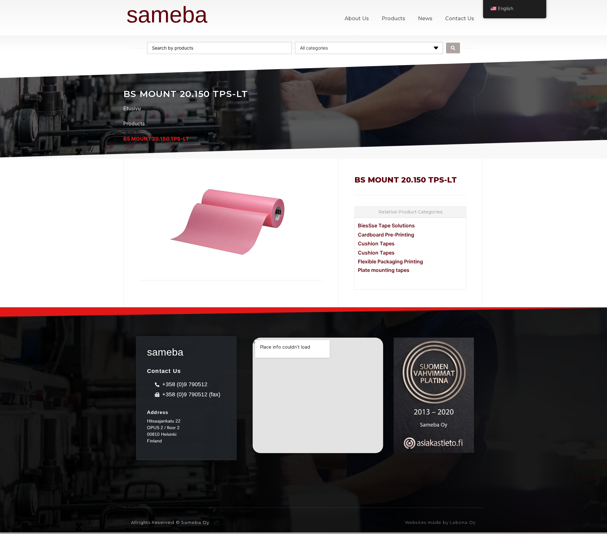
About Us (357, 18)
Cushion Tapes (376, 243)
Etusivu (132, 108)
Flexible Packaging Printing (390, 261)
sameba (166, 14)
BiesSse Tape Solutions (386, 225)
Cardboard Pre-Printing (386, 234)
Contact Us (459, 18)
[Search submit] (453, 48)
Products (393, 18)
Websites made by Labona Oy (440, 522)
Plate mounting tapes (383, 270)
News (425, 18)
